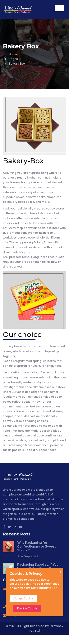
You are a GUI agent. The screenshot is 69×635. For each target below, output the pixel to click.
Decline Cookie (27, 608)
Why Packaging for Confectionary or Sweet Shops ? (36, 546)
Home (13, 54)
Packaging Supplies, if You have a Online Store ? (37, 566)
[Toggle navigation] (59, 8)
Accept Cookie (23, 598)
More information (44, 588)
